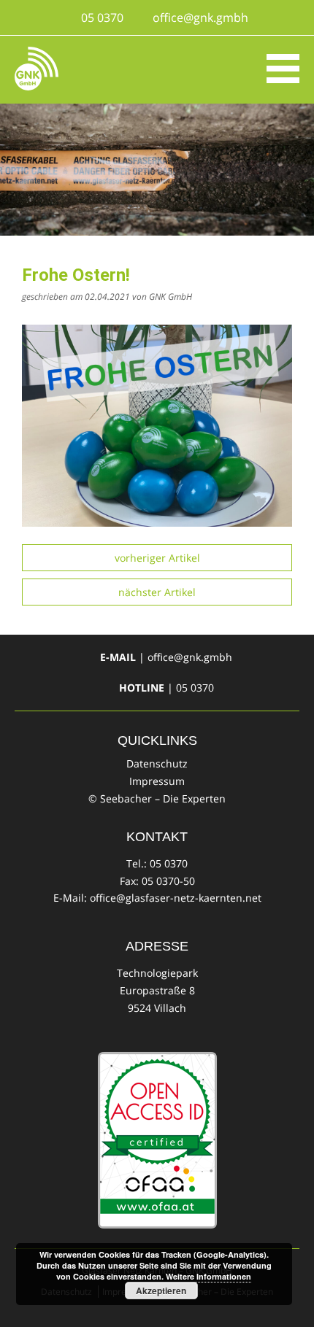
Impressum (157, 781)
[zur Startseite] (36, 68)
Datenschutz (157, 763)
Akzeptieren (161, 1290)
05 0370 (102, 17)
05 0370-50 (168, 881)
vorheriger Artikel (157, 558)
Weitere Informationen (208, 1276)
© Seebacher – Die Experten (157, 798)
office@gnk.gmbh (200, 17)
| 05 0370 (166, 688)
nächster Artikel (157, 592)
